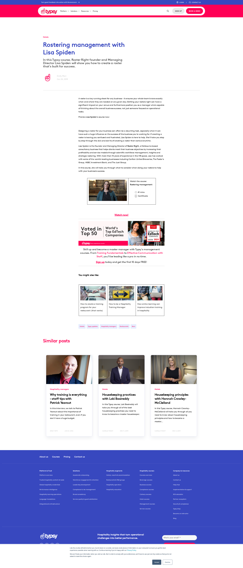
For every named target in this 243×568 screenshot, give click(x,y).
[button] (180, 2)
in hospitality (143, 310)
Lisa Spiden (91, 117)
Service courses (145, 509)
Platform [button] (63, 11)
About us (43, 457)
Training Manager (117, 307)
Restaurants (124, 326)
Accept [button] (156, 562)
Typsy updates (93, 326)
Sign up (100, 261)
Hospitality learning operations (50, 494)
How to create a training (91, 304)
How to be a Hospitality (120, 304)
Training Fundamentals (110, 252)
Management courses (147, 504)
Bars (133, 326)
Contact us (79, 457)
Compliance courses (147, 489)
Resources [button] (85, 11)
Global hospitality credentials (49, 485)
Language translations (47, 499)
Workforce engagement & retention (85, 480)
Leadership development (81, 485)
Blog (174, 518)
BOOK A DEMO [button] (194, 11)
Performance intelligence (48, 489)
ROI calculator (178, 494)
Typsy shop (176, 509)
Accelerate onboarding (81, 475)
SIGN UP (178, 11)
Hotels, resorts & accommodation (118, 475)
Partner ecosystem (179, 499)
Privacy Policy (131, 550)
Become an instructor (180, 513)
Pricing (95, 11)
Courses (56, 457)
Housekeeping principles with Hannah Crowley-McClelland (171, 398)
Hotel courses (144, 499)
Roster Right (133, 146)
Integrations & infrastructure (49, 504)
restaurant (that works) (91, 310)
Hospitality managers (108, 326)
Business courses (145, 485)
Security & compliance (181, 504)
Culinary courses (145, 494)
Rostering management (141, 184)
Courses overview (146, 475)
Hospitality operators (113, 485)
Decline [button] (167, 562)
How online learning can (148, 304)
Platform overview (46, 475)
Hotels (82, 326)
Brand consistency (79, 494)
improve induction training (149, 307)
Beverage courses (146, 480)
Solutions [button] (74, 11)
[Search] (167, 11)
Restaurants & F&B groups (115, 480)
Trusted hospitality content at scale (51, 480)
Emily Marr (62, 76)
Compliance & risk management (84, 489)
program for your (88, 307)
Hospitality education (113, 489)
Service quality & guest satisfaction (85, 499)
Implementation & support (182, 489)
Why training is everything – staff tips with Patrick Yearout (68, 398)
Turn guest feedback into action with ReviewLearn (59, 2)
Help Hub (176, 485)
